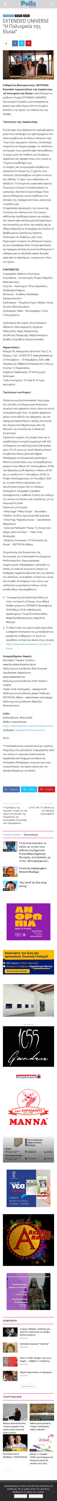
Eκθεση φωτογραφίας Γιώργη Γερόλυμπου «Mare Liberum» (40, 1426)
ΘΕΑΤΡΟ (18, 16)
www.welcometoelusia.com (30, 730)
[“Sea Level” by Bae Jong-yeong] (10, 886)
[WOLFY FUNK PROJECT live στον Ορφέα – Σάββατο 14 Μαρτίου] (10, 1362)
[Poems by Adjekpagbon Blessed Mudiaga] (10, 871)
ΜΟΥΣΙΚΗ (7, 1450)
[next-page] (9, 897)
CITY (5, 1419)
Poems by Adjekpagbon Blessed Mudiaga (33, 869)
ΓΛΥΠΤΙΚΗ (7, 850)
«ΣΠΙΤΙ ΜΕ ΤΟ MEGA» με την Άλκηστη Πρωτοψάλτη (41, 810)
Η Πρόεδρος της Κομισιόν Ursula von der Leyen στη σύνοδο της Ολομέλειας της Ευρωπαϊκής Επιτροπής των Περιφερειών (15, 815)
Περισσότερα (31, 834)
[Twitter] (22, 43)
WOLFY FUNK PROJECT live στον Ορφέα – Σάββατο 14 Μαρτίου (35, 1359)
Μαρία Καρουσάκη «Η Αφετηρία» (36, 1372)
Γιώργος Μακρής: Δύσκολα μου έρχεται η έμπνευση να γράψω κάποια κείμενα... (35, 1331)
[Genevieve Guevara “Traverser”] (10, 1347)
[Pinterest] (28, 43)
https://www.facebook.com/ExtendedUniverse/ (28, 726)
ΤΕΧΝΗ (26, 16)
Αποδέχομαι (20, 1496)
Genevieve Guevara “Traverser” (34, 1343)
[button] (5, 4)
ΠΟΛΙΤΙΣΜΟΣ (8, 16)
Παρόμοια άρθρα (12, 834)
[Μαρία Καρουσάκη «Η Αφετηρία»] (10, 1376)
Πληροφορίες (36, 1496)
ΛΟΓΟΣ (6, 875)
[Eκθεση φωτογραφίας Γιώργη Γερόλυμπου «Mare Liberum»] (42, 1412)
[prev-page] (5, 897)
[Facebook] (15, 43)
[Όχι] (53, 1491)
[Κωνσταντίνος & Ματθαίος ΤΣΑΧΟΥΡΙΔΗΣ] (15, 1442)
